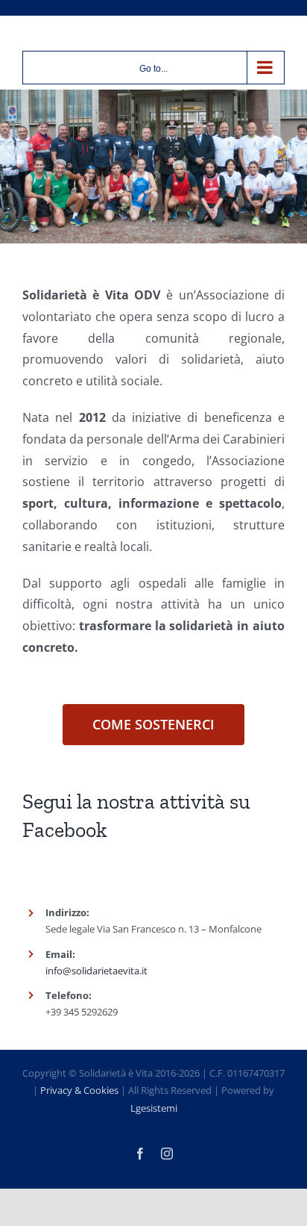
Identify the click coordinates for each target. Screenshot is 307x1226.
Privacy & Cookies (79, 1090)
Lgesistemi (153, 1108)
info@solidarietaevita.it (96, 970)
